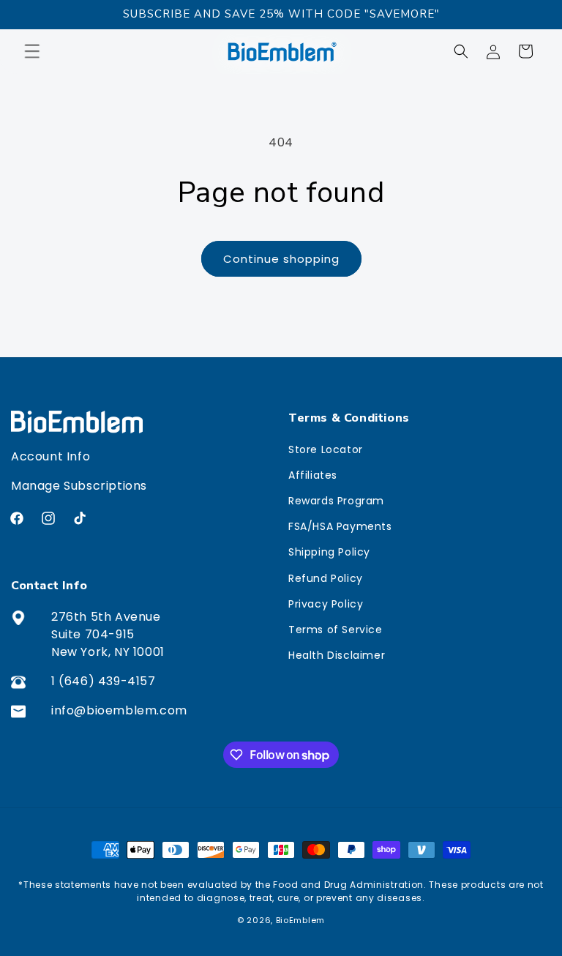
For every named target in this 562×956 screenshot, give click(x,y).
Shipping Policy (329, 552)
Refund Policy (325, 578)
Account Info (50, 456)
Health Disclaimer (336, 655)
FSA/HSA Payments (340, 526)
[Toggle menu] (39, 51)
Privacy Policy (325, 604)
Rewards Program (336, 500)
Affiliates (312, 475)
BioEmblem (300, 920)
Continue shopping (281, 258)
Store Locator (325, 449)
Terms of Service (335, 629)
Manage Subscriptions (79, 485)
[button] (461, 51)
